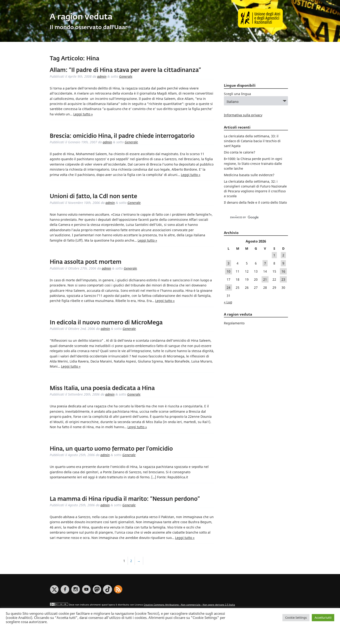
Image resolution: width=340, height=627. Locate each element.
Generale (125, 76)
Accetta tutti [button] (323, 617)
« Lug (228, 302)
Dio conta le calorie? (239, 152)
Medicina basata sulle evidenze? (249, 175)
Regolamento (234, 323)
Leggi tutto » (83, 114)
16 (283, 271)
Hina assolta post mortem (85, 262)
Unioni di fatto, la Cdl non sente (93, 196)
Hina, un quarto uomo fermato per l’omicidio (111, 449)
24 (228, 287)
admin (101, 76)
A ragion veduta (81, 17)
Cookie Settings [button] (296, 617)
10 (228, 271)
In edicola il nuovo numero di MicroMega (106, 323)
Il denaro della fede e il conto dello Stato (255, 202)
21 (265, 279)
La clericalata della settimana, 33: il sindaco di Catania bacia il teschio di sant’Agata (252, 141)
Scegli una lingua (237, 94)
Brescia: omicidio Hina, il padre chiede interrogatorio (122, 136)
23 (283, 279)
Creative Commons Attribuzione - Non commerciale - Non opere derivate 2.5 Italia (189, 604)
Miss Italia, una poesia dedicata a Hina (102, 388)
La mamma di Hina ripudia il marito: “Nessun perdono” (125, 499)
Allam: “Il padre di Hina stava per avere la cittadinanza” (125, 70)
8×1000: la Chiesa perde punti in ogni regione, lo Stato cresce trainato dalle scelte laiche (253, 164)
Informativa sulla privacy (243, 115)
